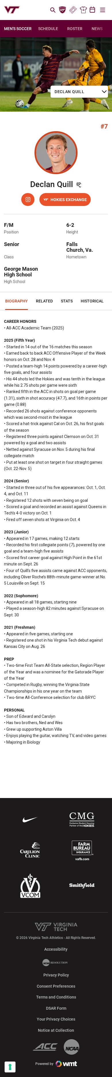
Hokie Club (62, 10)
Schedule (48, 28)
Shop (83, 10)
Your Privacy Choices (56, 1019)
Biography (16, 301)
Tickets (73, 10)
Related (44, 301)
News (97, 28)
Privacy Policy (56, 975)
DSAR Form (56, 1008)
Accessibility (55, 949)
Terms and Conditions (56, 997)
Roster (74, 28)
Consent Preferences (56, 986)
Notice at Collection (56, 1030)
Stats (67, 301)
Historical (92, 301)
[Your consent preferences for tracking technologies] (10, 1067)
